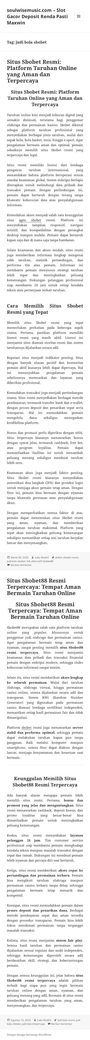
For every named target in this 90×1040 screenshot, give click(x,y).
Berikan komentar (21, 565)
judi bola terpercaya (33, 1024)
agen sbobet (30, 220)
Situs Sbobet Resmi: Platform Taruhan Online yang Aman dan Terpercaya (42, 71)
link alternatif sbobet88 (40, 561)
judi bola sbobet (16, 561)
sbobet (26, 727)
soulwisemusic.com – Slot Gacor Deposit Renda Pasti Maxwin (37, 16)
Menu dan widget (79, 20)
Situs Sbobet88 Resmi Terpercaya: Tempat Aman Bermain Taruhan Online (44, 587)
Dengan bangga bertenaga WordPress (29, 1034)
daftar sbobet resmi (66, 557)
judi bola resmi (66, 1020)
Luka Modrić (42, 557)
